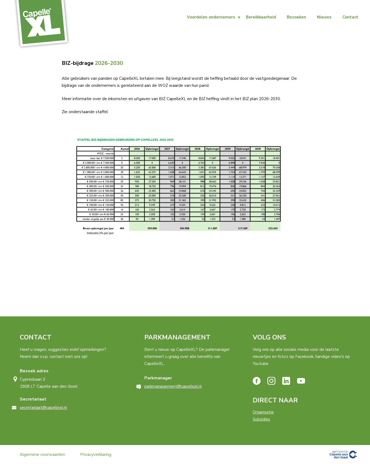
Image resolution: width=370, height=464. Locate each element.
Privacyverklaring (95, 454)
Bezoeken (296, 17)
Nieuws (324, 17)
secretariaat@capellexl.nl (43, 407)
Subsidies (261, 419)
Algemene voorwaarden (42, 454)
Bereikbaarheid (261, 17)
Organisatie (263, 412)
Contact (350, 17)
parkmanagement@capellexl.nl (173, 386)
